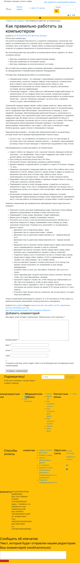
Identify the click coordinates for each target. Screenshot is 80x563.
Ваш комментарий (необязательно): (25, 547)
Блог (53, 2)
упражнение (65, 305)
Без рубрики (19, 21)
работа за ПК (53, 305)
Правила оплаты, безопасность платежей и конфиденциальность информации (48, 473)
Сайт (8, 356)
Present (49, 426)
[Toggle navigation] (40, 17)
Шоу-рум (47, 2)
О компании (60, 2)
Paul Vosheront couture (51, 403)
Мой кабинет (70, 2)
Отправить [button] (4, 561)
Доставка (43, 453)
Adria (74, 394)
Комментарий (12, 340)
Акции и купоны (45, 450)
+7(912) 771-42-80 (70, 452)
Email (8, 350)
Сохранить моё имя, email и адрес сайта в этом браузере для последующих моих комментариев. (40, 364)
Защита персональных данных (45, 460)
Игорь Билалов (40, 36)
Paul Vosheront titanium (51, 421)
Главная (9, 21)
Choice (49, 394)
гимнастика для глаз (38, 305)
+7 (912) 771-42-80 (36, 8)
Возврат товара (45, 455)
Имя (8, 345)
